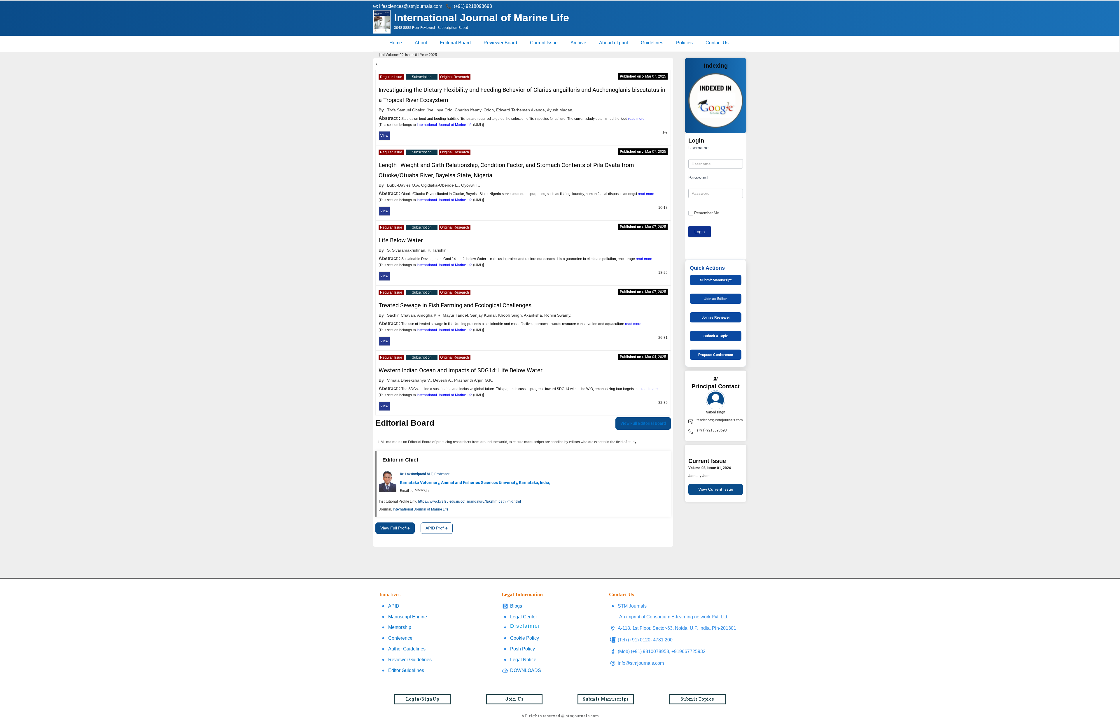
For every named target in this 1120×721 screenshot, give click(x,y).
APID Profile (437, 528)
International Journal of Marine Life (445, 125)
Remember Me (706, 213)
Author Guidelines (407, 648)
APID (393, 606)
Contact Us (717, 42)
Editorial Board (455, 42)
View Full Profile (395, 528)
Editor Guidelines (406, 670)
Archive (578, 42)
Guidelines (652, 42)
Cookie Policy (524, 638)
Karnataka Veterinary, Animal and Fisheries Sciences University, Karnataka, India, (475, 482)
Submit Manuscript (716, 280)
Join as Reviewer (715, 317)
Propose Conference (715, 354)
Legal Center (523, 616)
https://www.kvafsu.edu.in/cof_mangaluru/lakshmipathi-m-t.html (469, 501)
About (421, 42)
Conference (400, 638)
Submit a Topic (716, 336)
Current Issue (544, 42)
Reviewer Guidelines (410, 659)
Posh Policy (522, 648)
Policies (684, 42)
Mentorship (399, 627)
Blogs (516, 606)
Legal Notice (523, 659)
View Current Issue (715, 489)
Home (395, 42)
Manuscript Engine (407, 616)
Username (698, 147)
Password (698, 177)
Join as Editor (715, 299)
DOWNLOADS (525, 670)
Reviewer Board (500, 42)
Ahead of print (613, 42)
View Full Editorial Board (643, 423)
